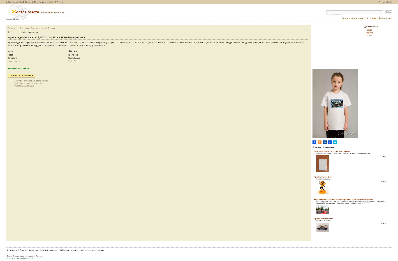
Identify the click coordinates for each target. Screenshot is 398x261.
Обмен (369, 35)
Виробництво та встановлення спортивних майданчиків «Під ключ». (343, 199)
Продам (370, 32)
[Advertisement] (338, 47)
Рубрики (60, 2)
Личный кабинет (385, 2)
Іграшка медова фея (322, 177)
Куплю (369, 30)
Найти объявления (48, 250)
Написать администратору (44, 2)
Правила (28, 2)
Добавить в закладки (14, 2)
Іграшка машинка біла (323, 219)
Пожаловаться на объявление (28, 83)
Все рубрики (12, 250)
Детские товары (371, 27)
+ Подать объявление (379, 18)
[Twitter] (335, 142)
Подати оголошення (29, 250)
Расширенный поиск (353, 18)
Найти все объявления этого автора (31, 81)
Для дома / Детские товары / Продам (37, 28)
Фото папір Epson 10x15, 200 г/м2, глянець (332, 151)
